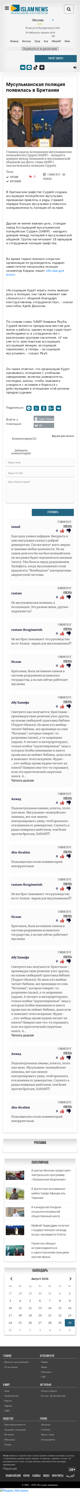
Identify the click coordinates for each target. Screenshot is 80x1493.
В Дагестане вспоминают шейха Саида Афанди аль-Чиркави (48, 1193)
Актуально (45, 1385)
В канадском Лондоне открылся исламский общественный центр (46, 1212)
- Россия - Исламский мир (52, 1396)
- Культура (45, 1424)
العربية (70, 1476)
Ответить (67, 526)
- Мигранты (9, 1439)
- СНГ (43, 1377)
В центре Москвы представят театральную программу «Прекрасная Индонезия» (51, 1175)
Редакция (10, 1468)
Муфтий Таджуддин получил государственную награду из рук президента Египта (50, 1230)
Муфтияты (57, 1476)
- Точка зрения (10, 1367)
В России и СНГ (47, 1356)
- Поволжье (45, 1372)
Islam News (46, 419)
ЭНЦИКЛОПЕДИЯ (13, 1476)
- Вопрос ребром (48, 1391)
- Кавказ (44, 1362)
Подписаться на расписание (40, 48)
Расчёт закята (55, 58)
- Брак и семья (47, 1434)
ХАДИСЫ (36, 1476)
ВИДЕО (46, 1476)
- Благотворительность (14, 1424)
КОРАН (26, 1476)
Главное (7, 1356)
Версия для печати (63, 436)
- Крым (43, 1367)
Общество (8, 1418)
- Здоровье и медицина (14, 1429)
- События (45, 1429)
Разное (43, 1418)
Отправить (52, 512)
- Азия (6, 1391)
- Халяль (7, 1444)
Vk (40, 425)
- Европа (7, 1400)
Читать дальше (22, 780)
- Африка (7, 1406)
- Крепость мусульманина (16, 1362)
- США (6, 1410)
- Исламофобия (47, 1439)
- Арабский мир (11, 1396)
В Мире (6, 1385)
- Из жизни (8, 1434)
